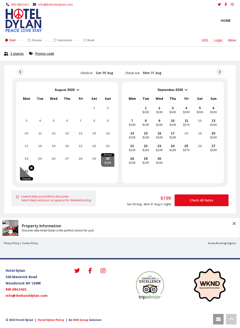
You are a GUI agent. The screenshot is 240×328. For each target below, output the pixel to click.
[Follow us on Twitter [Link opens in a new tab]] (220, 4)
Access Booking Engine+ (222, 243)
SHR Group (80, 320)
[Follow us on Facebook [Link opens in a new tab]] (226, 4)
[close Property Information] (234, 223)
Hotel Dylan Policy (51, 320)
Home (226, 20)
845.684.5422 (20, 4)
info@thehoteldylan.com (55, 4)
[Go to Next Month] (219, 72)
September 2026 (154, 91)
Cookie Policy (30, 243)
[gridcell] (94, 110)
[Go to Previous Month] (20, 72)
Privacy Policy (11, 243)
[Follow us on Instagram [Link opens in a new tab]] (232, 4)
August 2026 (47, 91)
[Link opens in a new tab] (150, 285)
